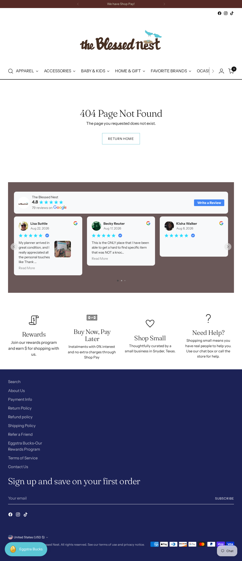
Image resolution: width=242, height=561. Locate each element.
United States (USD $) (29, 537)
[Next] (164, 4)
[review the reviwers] (75, 224)
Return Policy (20, 408)
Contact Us (18, 466)
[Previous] (78, 4)
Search (14, 381)
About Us (16, 390)
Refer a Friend (20, 434)
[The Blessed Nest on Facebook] (219, 13)
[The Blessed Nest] (121, 40)
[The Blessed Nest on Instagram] (226, 13)
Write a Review (209, 203)
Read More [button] (27, 268)
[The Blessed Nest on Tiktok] (232, 13)
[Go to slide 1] (118, 280)
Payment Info (20, 399)
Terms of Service (23, 458)
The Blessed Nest (47, 544)
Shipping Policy (22, 425)
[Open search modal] (10, 71)
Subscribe (224, 498)
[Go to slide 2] (121, 280)
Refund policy (20, 416)
